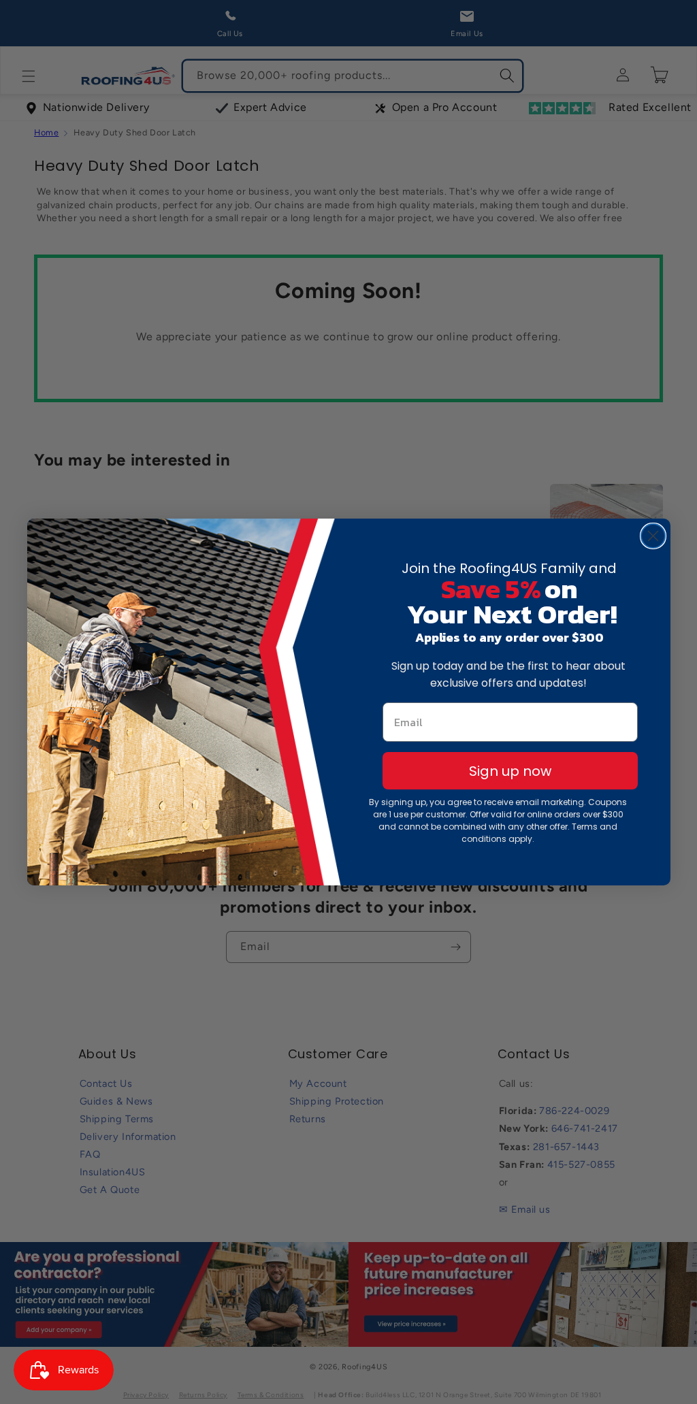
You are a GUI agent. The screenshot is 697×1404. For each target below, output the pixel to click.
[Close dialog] (653, 536)
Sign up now (510, 771)
